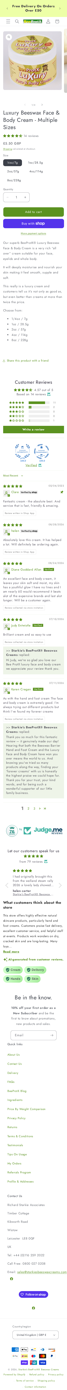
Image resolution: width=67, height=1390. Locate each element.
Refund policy (36, 1374)
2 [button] (28, 808)
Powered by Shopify (14, 1374)
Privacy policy (55, 1374)
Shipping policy (46, 1380)
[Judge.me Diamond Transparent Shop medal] (41, 451)
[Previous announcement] (7, 8)
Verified (31, 465)
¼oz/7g (12, 163)
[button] (8, 21)
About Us (13, 1055)
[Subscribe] (51, 1035)
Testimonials (15, 1145)
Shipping (7, 148)
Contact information (35, 1387)
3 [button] (34, 808)
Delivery (12, 1073)
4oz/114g (36, 171)
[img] (13, 486)
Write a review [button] (33, 429)
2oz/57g (13, 171)
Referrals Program (19, 1172)
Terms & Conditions (20, 1136)
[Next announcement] (60, 8)
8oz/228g (14, 180)
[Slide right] (42, 105)
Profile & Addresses (20, 1182)
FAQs (11, 1082)
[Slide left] (25, 105)
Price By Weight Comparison (26, 1109)
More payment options (33, 233)
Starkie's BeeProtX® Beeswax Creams (38, 1369)
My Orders (14, 1163)
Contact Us (14, 1064)
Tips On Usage (17, 1154)
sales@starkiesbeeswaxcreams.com (42, 1272)
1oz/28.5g (35, 163)
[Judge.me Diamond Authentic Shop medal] (22, 451)
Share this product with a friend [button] (28, 361)
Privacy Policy (16, 1118)
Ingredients (14, 1100)
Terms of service (25, 1380)
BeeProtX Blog (17, 1091)
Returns (12, 1127)
